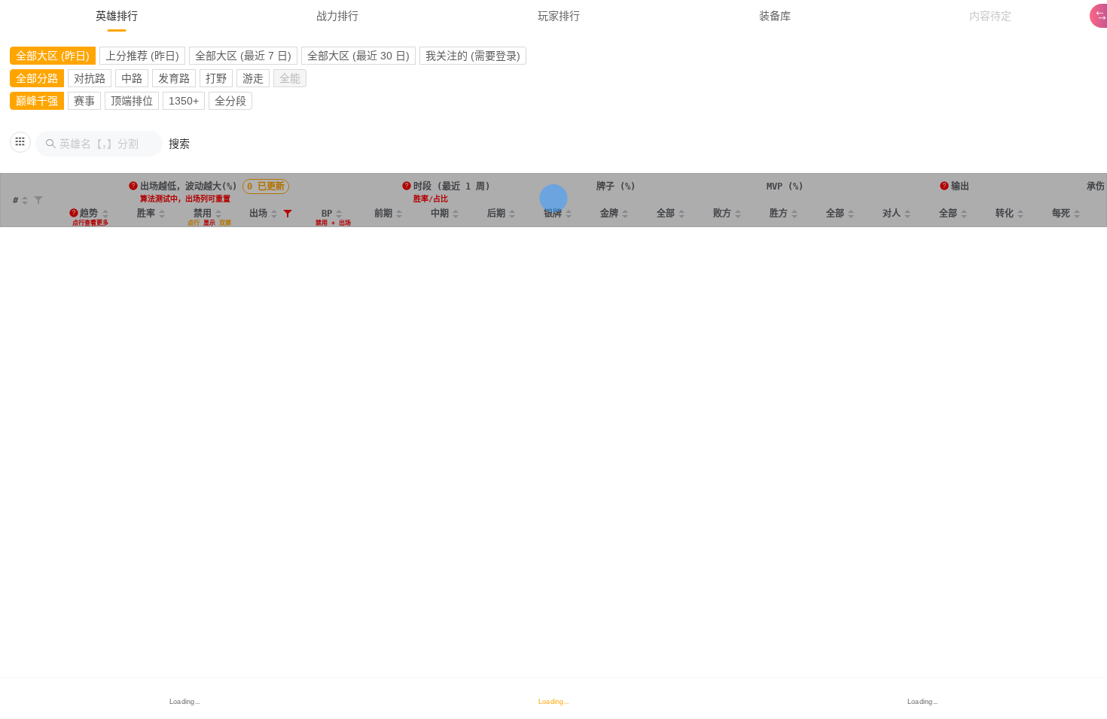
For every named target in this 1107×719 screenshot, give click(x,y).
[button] (179, 143)
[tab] (116, 16)
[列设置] (20, 142)
